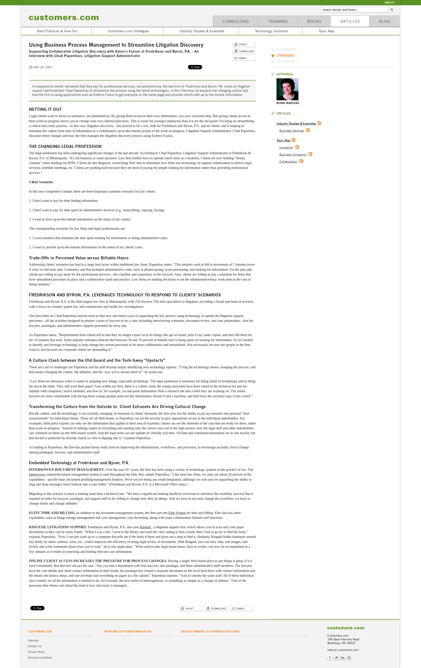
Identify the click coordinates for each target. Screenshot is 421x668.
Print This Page (244, 44)
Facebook (330, 657)
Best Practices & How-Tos (57, 31)
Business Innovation (293, 154)
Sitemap (33, 640)
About (390, 2)
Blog (384, 21)
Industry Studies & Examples (202, 31)
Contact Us (34, 646)
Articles (350, 21)
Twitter (336, 657)
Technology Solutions (271, 31)
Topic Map (326, 31)
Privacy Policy (36, 652)
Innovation (286, 147)
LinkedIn (342, 657)
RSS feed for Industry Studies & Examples (319, 123)
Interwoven (37, 474)
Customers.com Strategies (128, 31)
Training (278, 21)
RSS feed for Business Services (308, 130)
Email (244, 58)
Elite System (177, 513)
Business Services (291, 130)
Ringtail (146, 527)
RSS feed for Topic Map (293, 140)
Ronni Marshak (288, 103)
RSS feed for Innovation (297, 147)
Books (314, 21)
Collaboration (288, 161)
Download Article (244, 51)
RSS (349, 657)
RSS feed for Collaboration (301, 161)
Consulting (236, 21)
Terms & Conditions (40, 657)
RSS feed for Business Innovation (310, 154)
